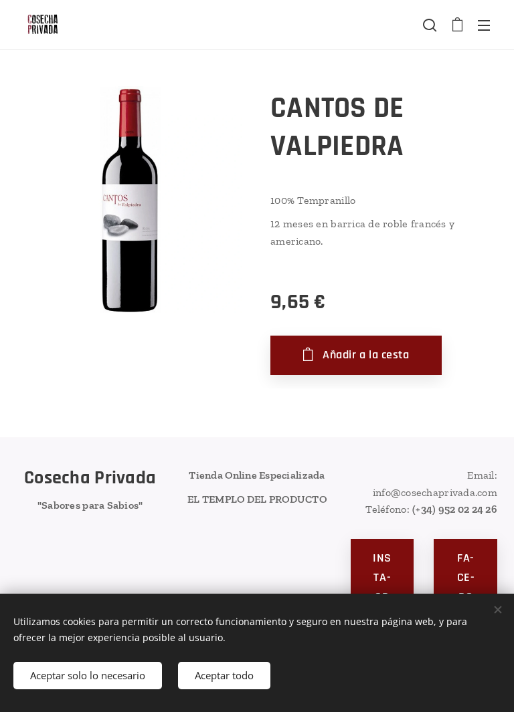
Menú (483, 24)
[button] (429, 24)
